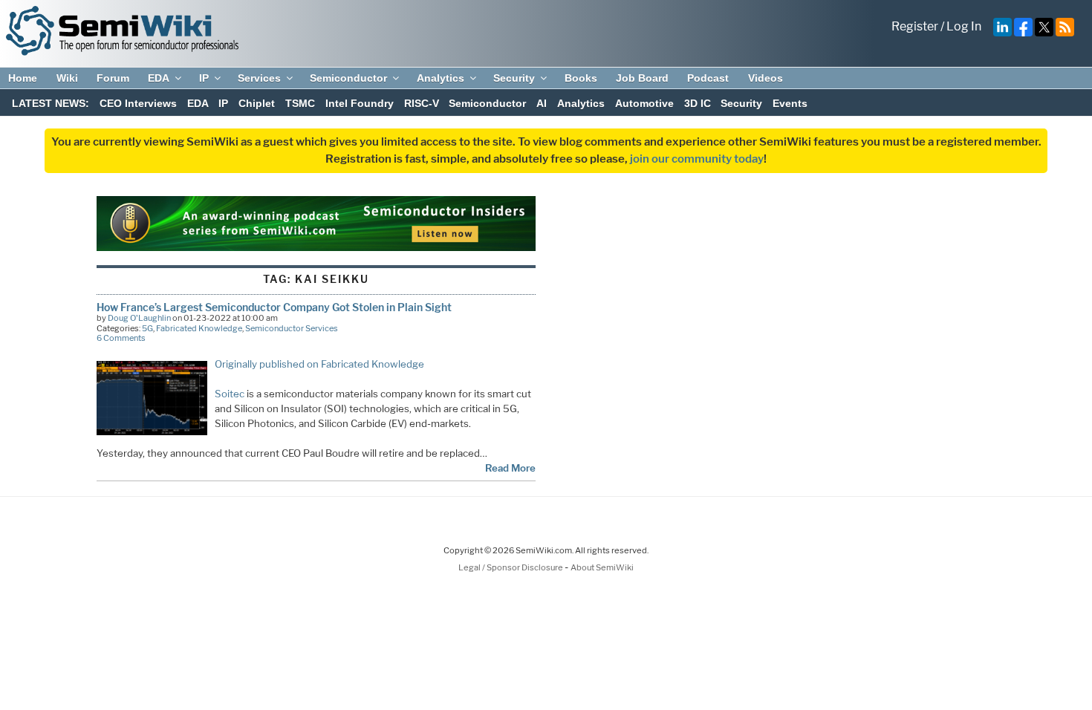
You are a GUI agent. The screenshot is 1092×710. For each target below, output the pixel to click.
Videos (765, 78)
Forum (113, 78)
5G (147, 328)
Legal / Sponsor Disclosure (511, 567)
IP (204, 78)
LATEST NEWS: (50, 103)
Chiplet (256, 103)
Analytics (440, 78)
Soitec (229, 394)
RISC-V (421, 103)
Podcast (708, 78)
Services (259, 78)
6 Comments (121, 338)
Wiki (67, 78)
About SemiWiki (602, 567)
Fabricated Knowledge (199, 328)
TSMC (300, 103)
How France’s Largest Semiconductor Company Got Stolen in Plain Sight (274, 307)
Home (22, 78)
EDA (158, 78)
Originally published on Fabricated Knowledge (319, 364)
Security (514, 78)
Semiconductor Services (291, 328)
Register (914, 26)
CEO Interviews (138, 103)
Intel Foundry (359, 103)
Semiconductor (348, 78)
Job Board (642, 78)
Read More (510, 468)
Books (581, 78)
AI (541, 103)
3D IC (697, 103)
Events (790, 103)
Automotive (644, 103)
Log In (963, 26)
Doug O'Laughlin (139, 318)
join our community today (697, 159)
